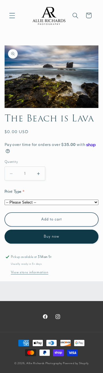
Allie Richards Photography (44, 363)
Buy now (51, 236)
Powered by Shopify (76, 363)
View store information (29, 272)
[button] (12, 15)
